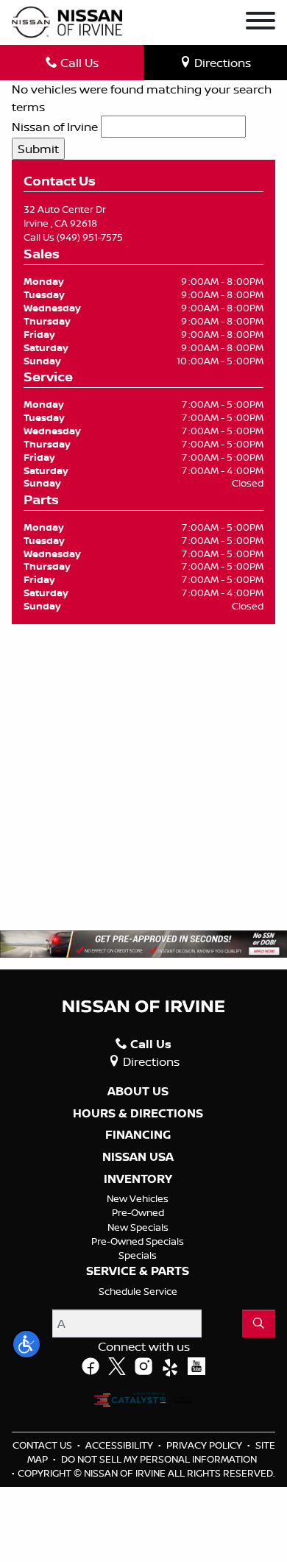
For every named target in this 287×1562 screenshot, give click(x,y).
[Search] (258, 1323)
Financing (138, 1135)
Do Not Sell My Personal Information (159, 1459)
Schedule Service (138, 1291)
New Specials (138, 1227)
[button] (26, 1344)
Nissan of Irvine (55, 127)
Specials (137, 1255)
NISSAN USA (138, 1157)
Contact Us (43, 1445)
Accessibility (120, 1445)
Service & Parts (137, 1271)
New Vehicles (138, 1198)
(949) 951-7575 (90, 237)
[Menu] (260, 23)
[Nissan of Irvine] (67, 22)
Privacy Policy (205, 1445)
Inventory (138, 1179)
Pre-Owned (138, 1212)
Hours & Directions (138, 1113)
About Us (138, 1091)
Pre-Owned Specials (137, 1241)
